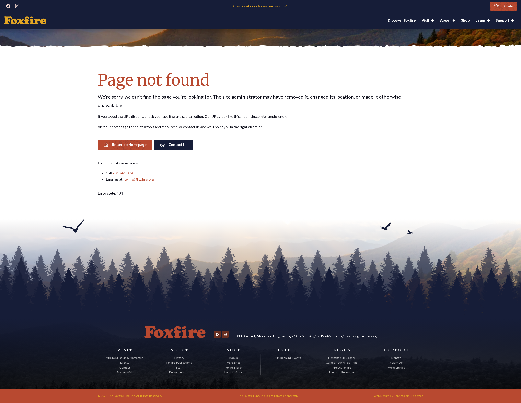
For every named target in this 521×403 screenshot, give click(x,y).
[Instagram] (17, 6)
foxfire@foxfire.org (138, 179)
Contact (124, 367)
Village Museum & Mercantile (124, 357)
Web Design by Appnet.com (391, 395)
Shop (465, 20)
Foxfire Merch (233, 367)
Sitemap (418, 395)
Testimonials (125, 372)
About (445, 20)
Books (233, 357)
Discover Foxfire (402, 20)
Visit (425, 20)
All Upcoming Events (288, 357)
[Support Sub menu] (514, 20)
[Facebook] (8, 6)
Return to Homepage (129, 144)
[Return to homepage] (175, 332)
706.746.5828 (123, 173)
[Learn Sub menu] (490, 20)
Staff (179, 367)
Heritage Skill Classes (342, 357)
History (179, 357)
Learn (480, 20)
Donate (507, 6)
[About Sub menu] (455, 20)
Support (502, 20)
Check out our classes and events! (260, 6)
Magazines (233, 362)
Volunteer (396, 362)
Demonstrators (179, 372)
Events (124, 362)
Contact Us (178, 144)
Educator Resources (342, 372)
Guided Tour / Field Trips (342, 362)
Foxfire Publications (179, 362)
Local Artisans (233, 372)
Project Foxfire (341, 367)
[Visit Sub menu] (434, 20)
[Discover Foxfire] (25, 20)
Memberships (396, 367)
